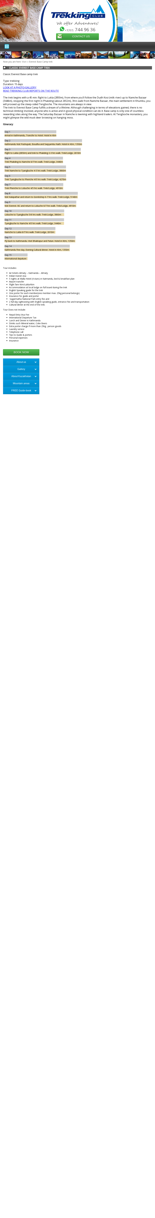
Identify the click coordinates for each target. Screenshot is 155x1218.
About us (21, 362)
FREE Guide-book (21, 390)
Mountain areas (21, 383)
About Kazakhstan (21, 376)
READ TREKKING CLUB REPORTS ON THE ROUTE (31, 91)
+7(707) (80, 29)
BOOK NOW (21, 352)
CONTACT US (81, 36)
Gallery (21, 369)
